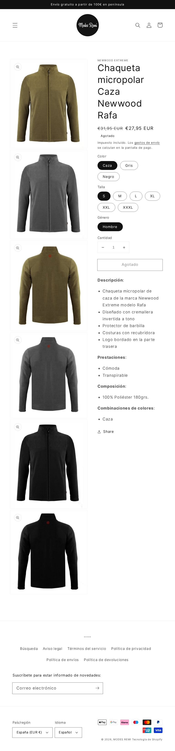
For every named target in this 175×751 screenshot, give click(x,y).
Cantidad (105, 238)
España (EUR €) (29, 732)
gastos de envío (147, 142)
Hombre (110, 227)
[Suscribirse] (97, 688)
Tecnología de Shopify (147, 739)
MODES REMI (122, 739)
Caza (107, 165)
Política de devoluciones (106, 660)
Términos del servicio (86, 648)
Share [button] (108, 431)
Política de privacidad (131, 648)
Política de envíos (62, 660)
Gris (129, 165)
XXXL (128, 207)
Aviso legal (52, 648)
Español (65, 732)
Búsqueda (29, 648)
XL (152, 196)
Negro (108, 176)
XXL (106, 207)
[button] (15, 25)
